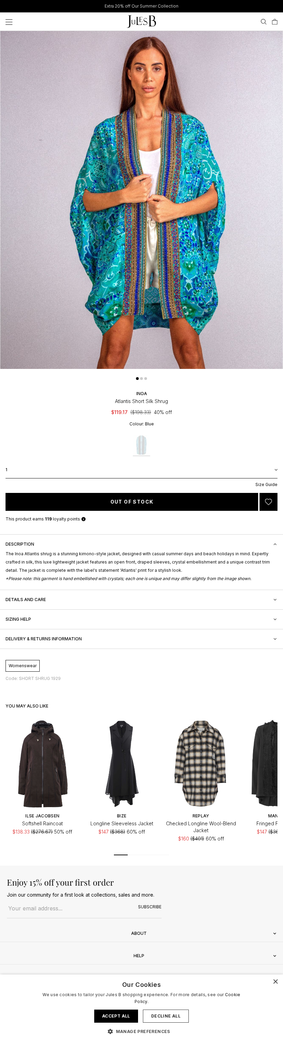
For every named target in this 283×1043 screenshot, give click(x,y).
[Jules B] (141, 21)
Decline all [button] (165, 1016)
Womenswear (23, 665)
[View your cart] (274, 21)
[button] (137, 378)
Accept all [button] (116, 1016)
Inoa (141, 393)
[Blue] (141, 445)
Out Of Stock (132, 502)
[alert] (141, 1008)
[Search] (263, 21)
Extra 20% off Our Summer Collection (141, 6)
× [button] (275, 981)
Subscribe (150, 906)
